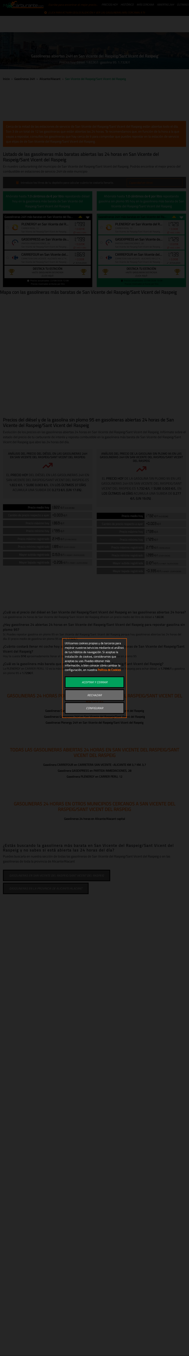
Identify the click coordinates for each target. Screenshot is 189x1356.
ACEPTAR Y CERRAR (94, 682)
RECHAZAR (94, 695)
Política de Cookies (109, 670)
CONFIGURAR (94, 708)
